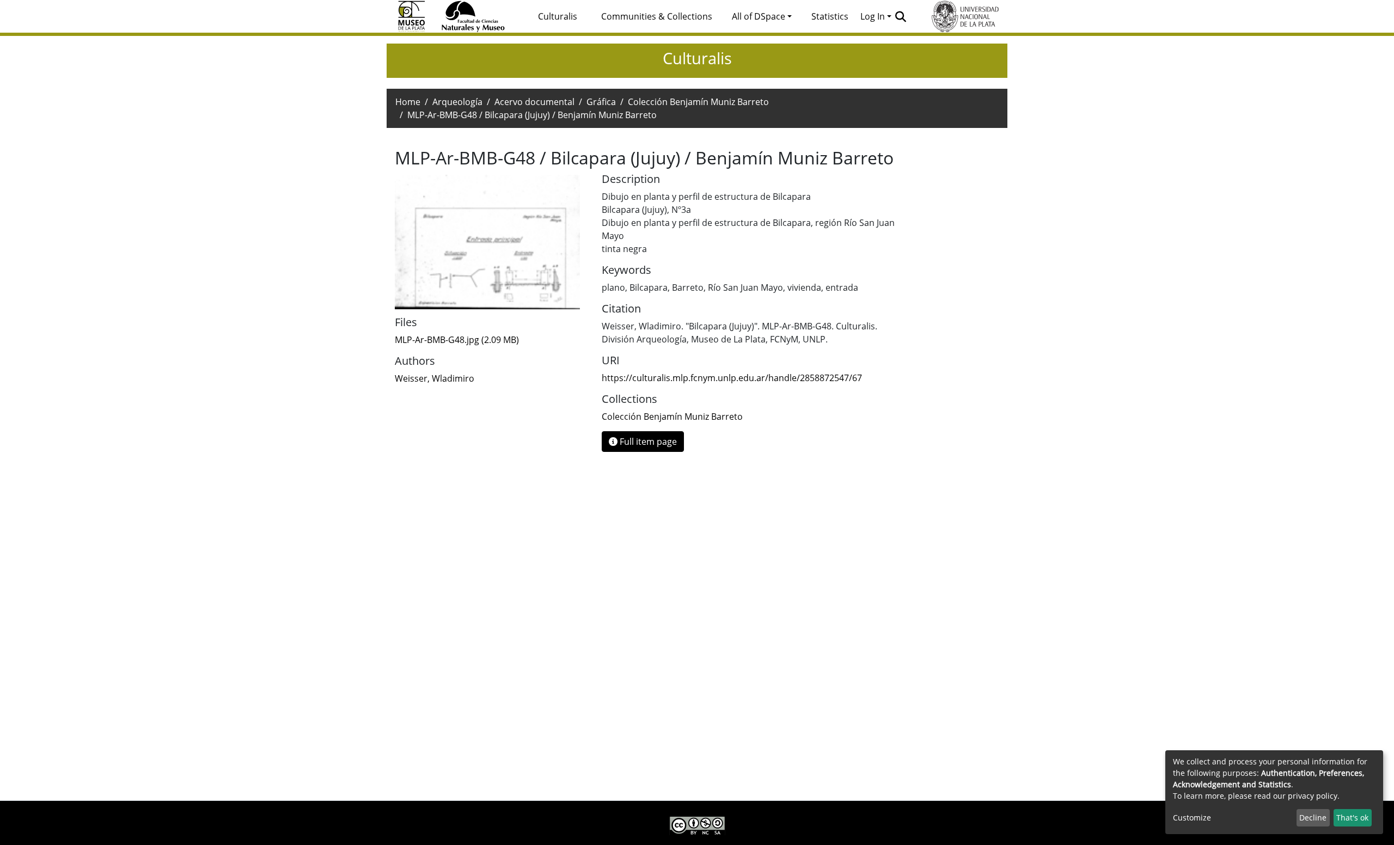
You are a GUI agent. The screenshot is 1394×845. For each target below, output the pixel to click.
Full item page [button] (647, 442)
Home (407, 102)
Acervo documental (534, 102)
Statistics (829, 16)
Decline (1312, 817)
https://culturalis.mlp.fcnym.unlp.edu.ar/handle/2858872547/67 (732, 378)
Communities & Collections (656, 16)
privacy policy (1312, 796)
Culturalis (557, 16)
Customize (1192, 817)
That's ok (1352, 817)
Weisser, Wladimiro (434, 378)
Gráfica (601, 102)
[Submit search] (901, 16)
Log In (872, 16)
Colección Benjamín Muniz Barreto (698, 102)
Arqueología (457, 102)
